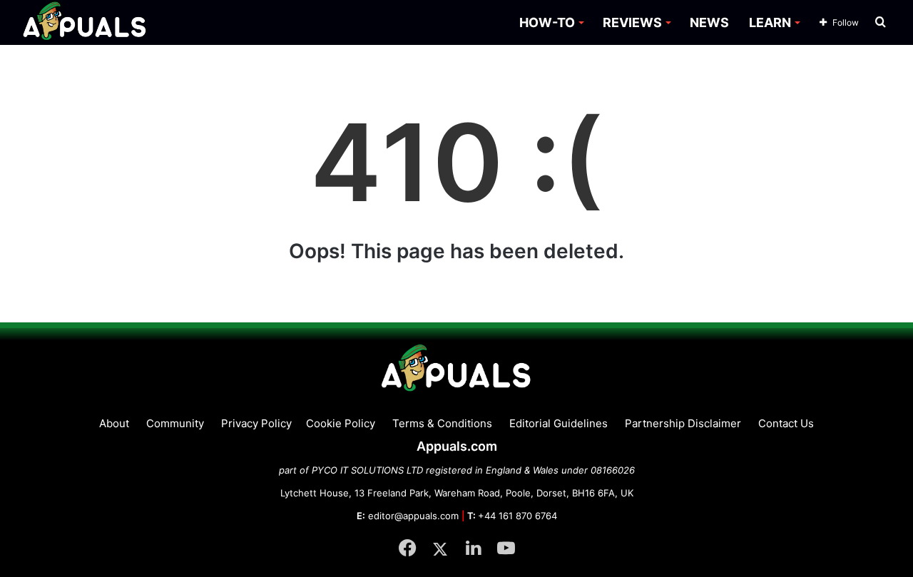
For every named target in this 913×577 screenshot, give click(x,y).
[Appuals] (85, 22)
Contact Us (786, 423)
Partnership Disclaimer (683, 423)
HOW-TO (547, 22)
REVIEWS (632, 22)
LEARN (770, 22)
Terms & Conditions (442, 423)
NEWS (709, 22)
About (114, 423)
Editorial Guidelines (558, 423)
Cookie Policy (340, 423)
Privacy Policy (256, 423)
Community (175, 423)
